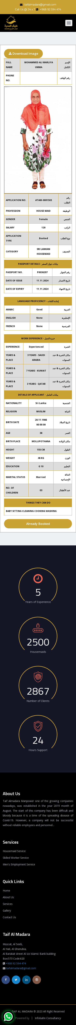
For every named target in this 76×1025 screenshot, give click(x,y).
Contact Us (9, 917)
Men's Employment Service (19, 864)
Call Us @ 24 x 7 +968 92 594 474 (38, 9)
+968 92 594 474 (16, 963)
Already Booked (38, 523)
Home (6, 890)
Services (8, 904)
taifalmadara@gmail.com (39, 4)
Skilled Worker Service (16, 857)
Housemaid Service (14, 851)
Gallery (7, 910)
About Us (8, 897)
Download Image (25, 53)
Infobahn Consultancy (48, 1018)
